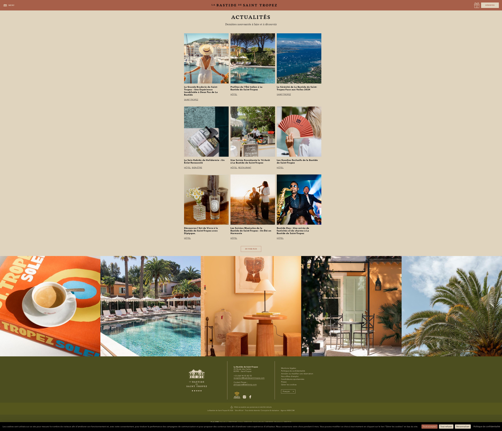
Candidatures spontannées (292, 379)
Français (286, 391)
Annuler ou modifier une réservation (297, 374)
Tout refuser (446, 426)
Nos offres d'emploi (290, 376)
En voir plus (251, 249)
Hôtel (233, 94)
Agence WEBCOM (288, 410)
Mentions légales (288, 368)
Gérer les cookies (288, 385)
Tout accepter (429, 426)
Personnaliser (462, 426)
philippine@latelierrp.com (245, 384)
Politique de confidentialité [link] (487, 426)
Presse (284, 382)
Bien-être (197, 167)
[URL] (477, 5)
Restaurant (244, 167)
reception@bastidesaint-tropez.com (249, 378)
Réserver (490, 5)
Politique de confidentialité (293, 371)
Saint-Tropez (191, 100)
